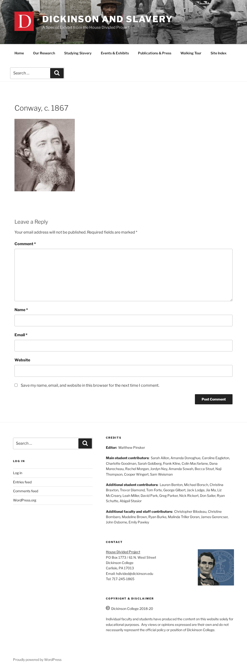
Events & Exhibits (115, 53)
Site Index (218, 53)
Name (21, 309)
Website (22, 360)
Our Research (44, 53)
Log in (17, 473)
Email (20, 335)
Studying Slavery (78, 53)
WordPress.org (24, 500)
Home (19, 53)
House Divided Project (123, 552)
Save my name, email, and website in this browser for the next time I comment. (90, 385)
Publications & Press (154, 53)
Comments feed (25, 491)
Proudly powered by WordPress (37, 659)
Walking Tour (190, 53)
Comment (25, 244)
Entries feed (22, 482)
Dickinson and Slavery (107, 19)
